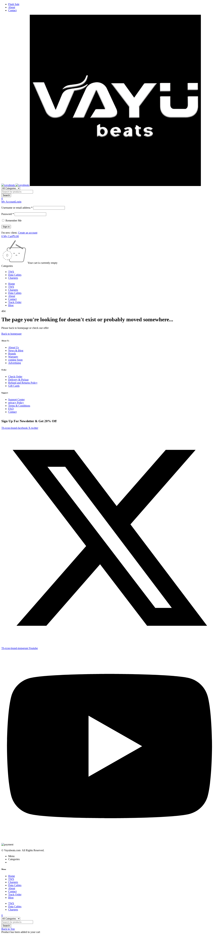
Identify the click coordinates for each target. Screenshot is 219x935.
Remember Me (13, 220)
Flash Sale (13, 4)
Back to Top (8, 928)
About (11, 7)
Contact (12, 10)
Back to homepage (11, 333)
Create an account (27, 232)
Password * (7, 214)
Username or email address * (17, 207)
